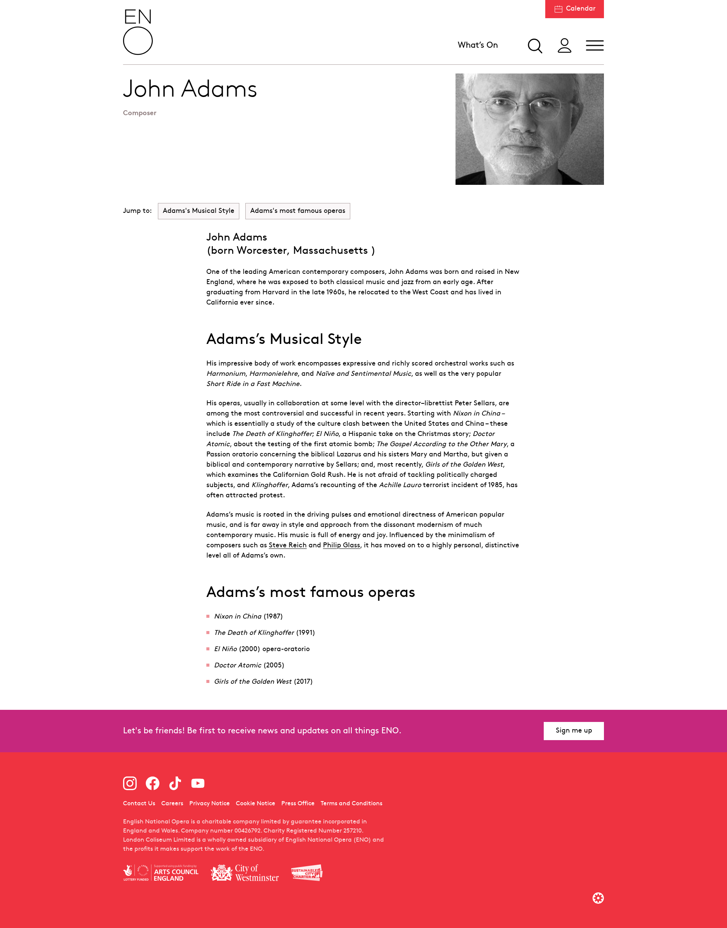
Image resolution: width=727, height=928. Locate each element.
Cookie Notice (255, 804)
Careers (172, 804)
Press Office (298, 804)
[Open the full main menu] (595, 45)
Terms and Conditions (351, 804)
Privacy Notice (209, 804)
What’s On (478, 45)
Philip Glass (341, 545)
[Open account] (564, 45)
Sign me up (574, 730)
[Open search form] (534, 45)
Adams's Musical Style (198, 211)
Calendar (581, 8)
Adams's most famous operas (297, 211)
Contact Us (139, 804)
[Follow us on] (130, 783)
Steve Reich (288, 545)
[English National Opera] (138, 32)
